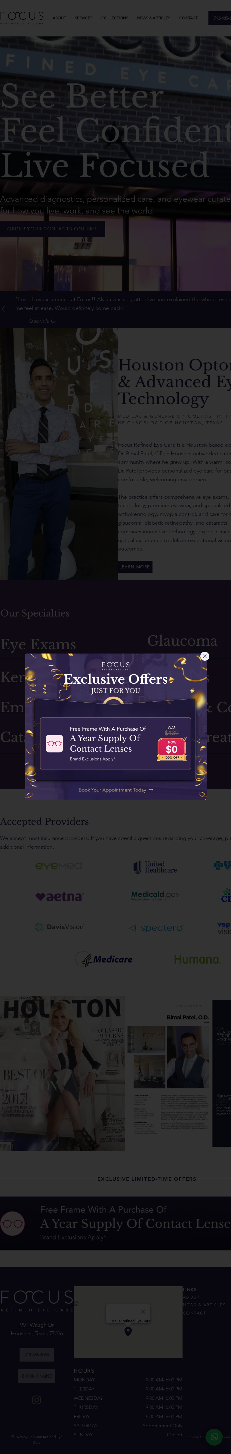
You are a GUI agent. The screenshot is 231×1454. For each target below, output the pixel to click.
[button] (204, 656)
